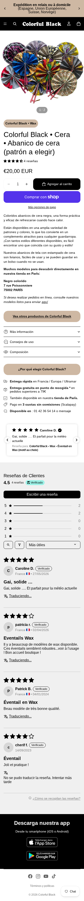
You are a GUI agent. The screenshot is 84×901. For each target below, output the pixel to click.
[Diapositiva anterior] (5, 8)
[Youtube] (46, 876)
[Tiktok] (53, 876)
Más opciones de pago (42, 207)
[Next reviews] (77, 440)
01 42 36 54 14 (44, 411)
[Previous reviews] (7, 440)
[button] (14, 161)
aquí (45, 302)
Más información (21, 331)
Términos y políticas (42, 886)
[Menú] (5, 24)
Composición (19, 352)
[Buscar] (15, 24)
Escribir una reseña (42, 494)
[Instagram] (38, 876)
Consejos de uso (22, 342)
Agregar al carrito (59, 184)
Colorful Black (46, 894)
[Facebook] (30, 876)
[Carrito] (79, 24)
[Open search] (8, 545)
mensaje (65, 411)
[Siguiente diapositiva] (79, 8)
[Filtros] (19, 545)
